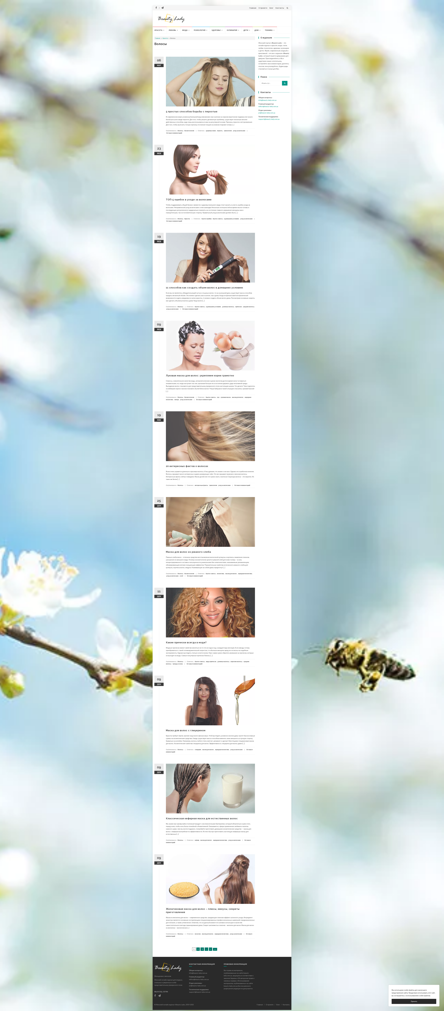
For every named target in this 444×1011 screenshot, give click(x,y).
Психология (199, 30)
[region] (413, 995)
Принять (414, 1001)
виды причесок (211, 661)
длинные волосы (228, 307)
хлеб (181, 576)
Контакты (280, 8)
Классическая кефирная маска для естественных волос (202, 818)
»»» (215, 949)
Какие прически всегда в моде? (186, 642)
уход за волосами (239, 131)
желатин (198, 934)
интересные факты (201, 485)
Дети (245, 30)
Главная (252, 8)
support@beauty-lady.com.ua (268, 119)
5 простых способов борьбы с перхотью (191, 111)
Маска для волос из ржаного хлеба (188, 552)
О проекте (263, 8)
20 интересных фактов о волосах (187, 466)
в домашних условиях (231, 219)
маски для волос (237, 397)
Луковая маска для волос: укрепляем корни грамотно (200, 375)
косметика (220, 573)
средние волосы (248, 307)
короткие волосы (236, 661)
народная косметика (245, 573)
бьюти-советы (218, 219)
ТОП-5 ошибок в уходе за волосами (188, 199)
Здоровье (216, 30)
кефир (197, 840)
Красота (158, 30)
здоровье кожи (211, 131)
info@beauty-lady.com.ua (267, 100)
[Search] (284, 83)
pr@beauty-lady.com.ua (266, 113)
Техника (269, 30)
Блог (271, 8)
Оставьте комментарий (174, 133)
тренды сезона (178, 664)
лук (218, 397)
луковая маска (226, 397)
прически (238, 307)
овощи (176, 399)
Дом (256, 30)
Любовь (172, 30)
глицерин (198, 749)
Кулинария (232, 30)
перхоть (220, 131)
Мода (185, 30)
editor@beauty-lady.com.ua (268, 106)
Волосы (180, 131)
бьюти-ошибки (206, 219)
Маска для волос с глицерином (185, 730)
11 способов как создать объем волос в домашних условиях (204, 287)
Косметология (189, 131)
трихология (228, 131)
